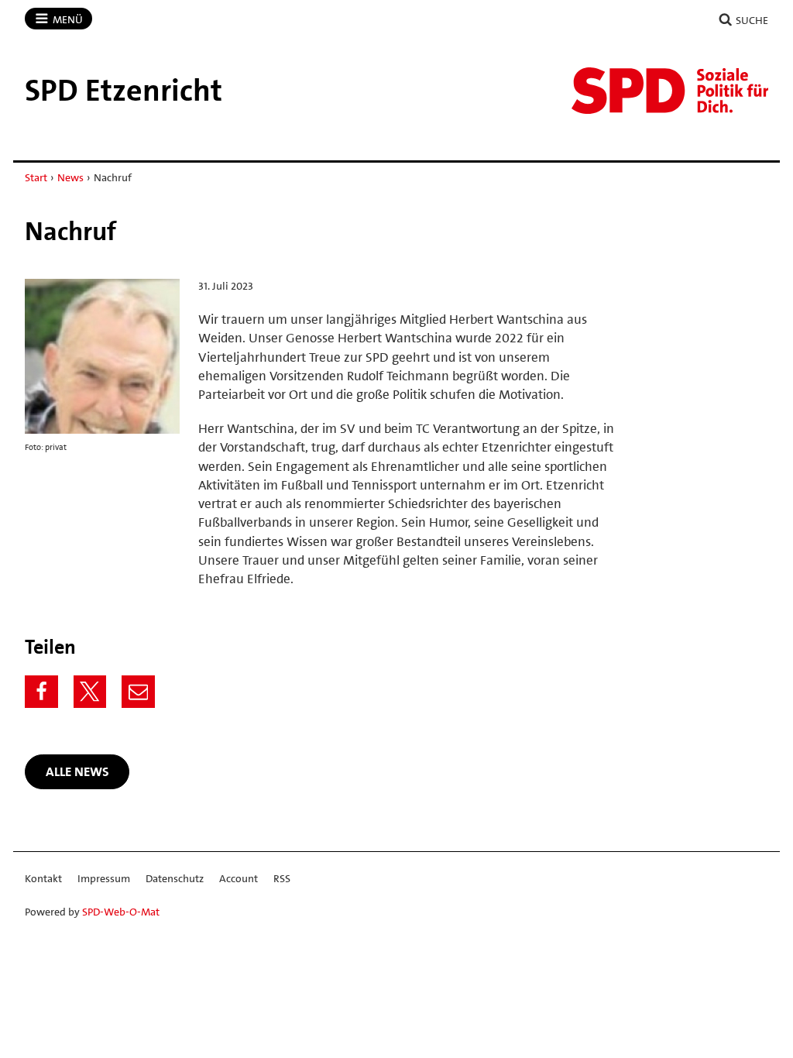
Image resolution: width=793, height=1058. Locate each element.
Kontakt (43, 878)
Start (36, 177)
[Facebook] (41, 692)
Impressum (103, 878)
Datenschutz (175, 878)
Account (238, 878)
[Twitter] (90, 692)
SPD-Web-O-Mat (121, 912)
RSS (281, 878)
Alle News (77, 771)
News (70, 177)
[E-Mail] (138, 692)
